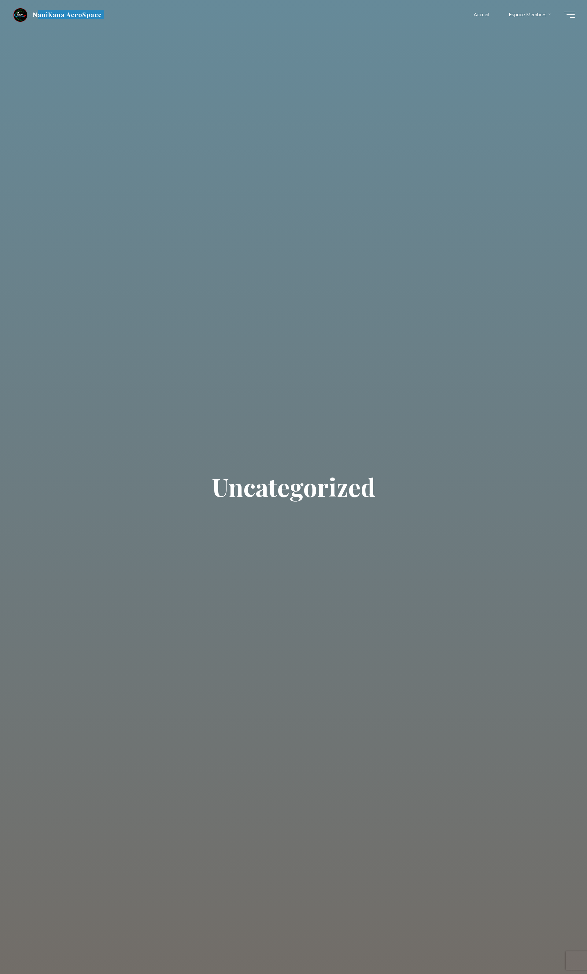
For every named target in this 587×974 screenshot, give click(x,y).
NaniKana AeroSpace (67, 14)
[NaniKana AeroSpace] (20, 14)
